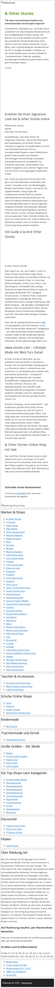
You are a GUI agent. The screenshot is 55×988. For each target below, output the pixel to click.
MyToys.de (11, 726)
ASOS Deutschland (15, 532)
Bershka (10, 545)
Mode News (12, 961)
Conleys (10, 561)
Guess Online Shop (15, 591)
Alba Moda (11, 528)
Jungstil (10, 607)
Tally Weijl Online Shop (18, 650)
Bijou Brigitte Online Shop (19, 686)
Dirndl (9, 805)
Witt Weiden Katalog (16, 663)
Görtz (9, 703)
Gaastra (10, 581)
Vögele (9, 656)
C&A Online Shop (14, 554)
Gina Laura (11, 584)
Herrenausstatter (15, 597)
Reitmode (11, 812)
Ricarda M (11, 640)
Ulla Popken (12, 766)
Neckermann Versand (17, 630)
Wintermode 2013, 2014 (18, 968)
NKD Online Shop (14, 633)
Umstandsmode (14, 796)
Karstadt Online (14, 610)
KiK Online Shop (14, 829)
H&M (43, 322)
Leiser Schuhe (13, 709)
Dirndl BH (11, 974)
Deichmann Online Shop (18, 712)
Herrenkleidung (14, 789)
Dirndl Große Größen (16, 756)
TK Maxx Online (14, 832)
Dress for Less (13, 568)
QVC (8, 636)
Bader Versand (13, 538)
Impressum (26, 982)
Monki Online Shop (15, 627)
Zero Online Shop (15, 669)
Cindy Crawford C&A (16, 965)
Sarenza (10, 706)
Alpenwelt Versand (15, 739)
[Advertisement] (26, 90)
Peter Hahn (11, 762)
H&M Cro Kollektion (16, 971)
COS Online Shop (14, 564)
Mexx (9, 623)
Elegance (10, 571)
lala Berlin (11, 617)
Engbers (10, 574)
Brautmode (12, 799)
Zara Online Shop (15, 666)
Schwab (10, 646)
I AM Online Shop (15, 689)
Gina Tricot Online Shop (18, 587)
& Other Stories (13, 519)
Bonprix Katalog (14, 551)
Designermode (13, 782)
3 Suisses (10, 522)
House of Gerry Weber (17, 600)
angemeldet (20, 493)
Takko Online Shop (15, 825)
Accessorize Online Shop (18, 683)
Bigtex (9, 753)
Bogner (9, 548)
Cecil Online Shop (15, 558)
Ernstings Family (14, 577)
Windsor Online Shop (17, 659)
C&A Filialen (12, 845)
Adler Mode (12, 525)
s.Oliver (10, 643)
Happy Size (12, 759)
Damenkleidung (14, 786)
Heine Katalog (13, 594)
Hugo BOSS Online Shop (18, 604)
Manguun (11, 620)
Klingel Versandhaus (16, 613)
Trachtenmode (13, 802)
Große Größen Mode (16, 779)
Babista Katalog (14, 535)
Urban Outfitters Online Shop (21, 653)
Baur (8, 541)
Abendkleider (13, 809)
